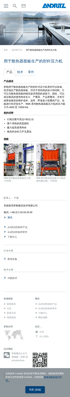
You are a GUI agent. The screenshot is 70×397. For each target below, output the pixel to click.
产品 (9, 72)
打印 (42, 332)
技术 (20, 72)
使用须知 (11, 317)
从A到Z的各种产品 (17, 227)
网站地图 (42, 317)
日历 (9, 308)
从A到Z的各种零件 (17, 232)
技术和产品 (17, 50)
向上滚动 (44, 336)
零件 (31, 72)
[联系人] (23, 6)
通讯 (9, 217)
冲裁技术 (12, 278)
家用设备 (12, 259)
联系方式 (11, 313)
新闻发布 (11, 304)
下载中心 (12, 236)
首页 (6, 50)
